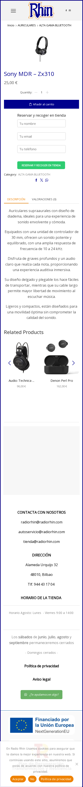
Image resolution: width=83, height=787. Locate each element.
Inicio (11, 25)
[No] (76, 764)
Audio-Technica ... (21, 380)
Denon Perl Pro (61, 380)
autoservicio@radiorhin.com (41, 531)
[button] (9, 363)
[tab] (16, 199)
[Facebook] (66, 11)
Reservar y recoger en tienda (41, 165)
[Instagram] (70, 11)
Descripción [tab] (16, 199)
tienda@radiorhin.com (41, 541)
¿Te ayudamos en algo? (44, 694)
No (32, 779)
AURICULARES (27, 25)
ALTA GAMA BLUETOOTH (55, 25)
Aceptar (18, 779)
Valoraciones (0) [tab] (44, 199)
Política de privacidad (56, 779)
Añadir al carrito (43, 104)
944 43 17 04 (44, 584)
